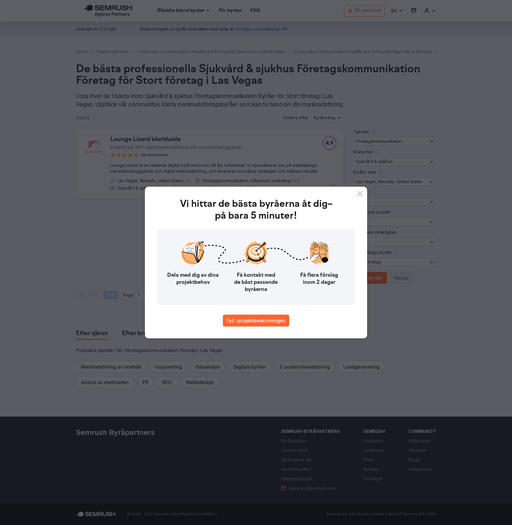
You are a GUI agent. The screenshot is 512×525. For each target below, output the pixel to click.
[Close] (360, 194)
